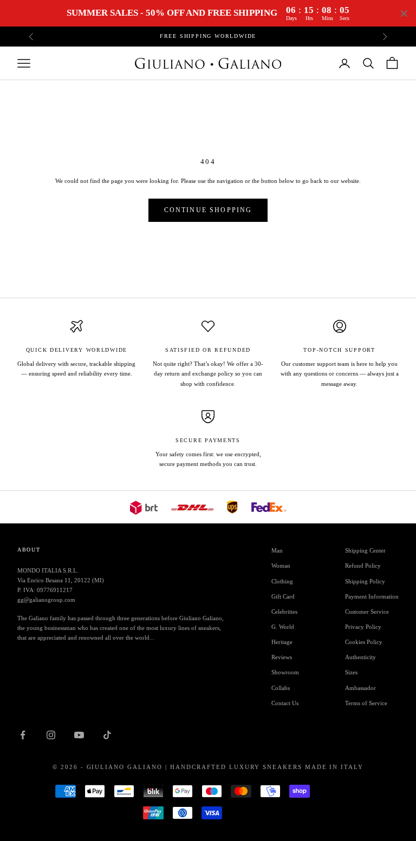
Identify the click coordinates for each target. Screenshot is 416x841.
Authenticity (360, 657)
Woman (280, 565)
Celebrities (284, 611)
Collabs (280, 688)
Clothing (282, 581)
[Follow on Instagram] (51, 735)
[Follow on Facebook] (22, 735)
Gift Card (283, 596)
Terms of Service (366, 703)
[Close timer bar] (404, 13)
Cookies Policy (363, 642)
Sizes (351, 672)
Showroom (285, 672)
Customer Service (367, 611)
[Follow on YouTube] (79, 735)
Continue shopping (208, 210)
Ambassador (360, 688)
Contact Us (284, 703)
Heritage (281, 642)
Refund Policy (363, 565)
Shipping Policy (365, 581)
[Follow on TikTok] (107, 735)
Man (277, 550)
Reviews (281, 657)
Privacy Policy (363, 626)
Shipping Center (365, 550)
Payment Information (372, 596)
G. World (282, 626)
